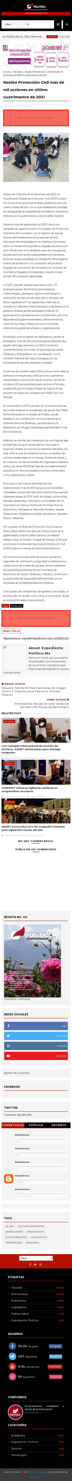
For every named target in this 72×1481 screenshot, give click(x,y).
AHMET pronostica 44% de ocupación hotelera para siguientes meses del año (33, 828)
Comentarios (13, 1125)
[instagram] (40, 1264)
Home (6, 71)
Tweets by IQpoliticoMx (17, 1114)
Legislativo (39, 1237)
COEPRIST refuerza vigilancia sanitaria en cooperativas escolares (29, 789)
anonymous (22, 1175)
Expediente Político (25, 1320)
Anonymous (22, 1134)
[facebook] (30, 1264)
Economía (9, 802)
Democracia (35, 1231)
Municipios (18, 1300)
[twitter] (35, 1264)
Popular (36, 1125)
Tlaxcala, (26, 106)
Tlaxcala (17, 71)
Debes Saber (14, 1231)
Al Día (10, 1226)
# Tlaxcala (16, 605)
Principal (41, 37)
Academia (18, 1435)
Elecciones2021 (16, 1237)
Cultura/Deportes (31, 1226)
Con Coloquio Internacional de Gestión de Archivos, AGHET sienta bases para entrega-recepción (31, 749)
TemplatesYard (38, 1472)
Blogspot (35, 1477)
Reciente (59, 1125)
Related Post (11, 713)
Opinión (16, 1448)
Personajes (14, 1242)
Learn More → (33, 1412)
